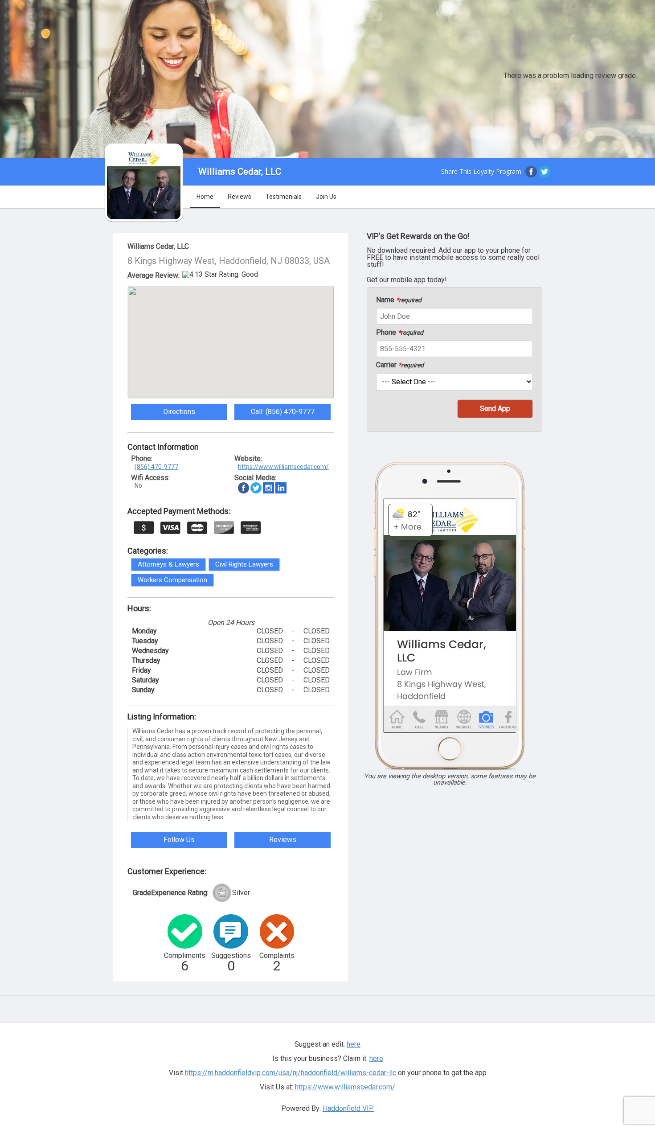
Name (399, 300)
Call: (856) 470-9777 (283, 411)
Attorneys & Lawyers (168, 564)
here (376, 1058)
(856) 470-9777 (156, 466)
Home (204, 196)
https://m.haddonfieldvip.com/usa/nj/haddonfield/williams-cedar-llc (290, 1072)
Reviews (239, 196)
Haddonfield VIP (348, 1108)
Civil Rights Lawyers (244, 564)
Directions (179, 411)
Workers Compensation (172, 580)
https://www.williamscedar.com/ (283, 466)
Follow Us (179, 839)
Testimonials (284, 196)
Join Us (326, 196)
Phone (399, 332)
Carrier (400, 365)
